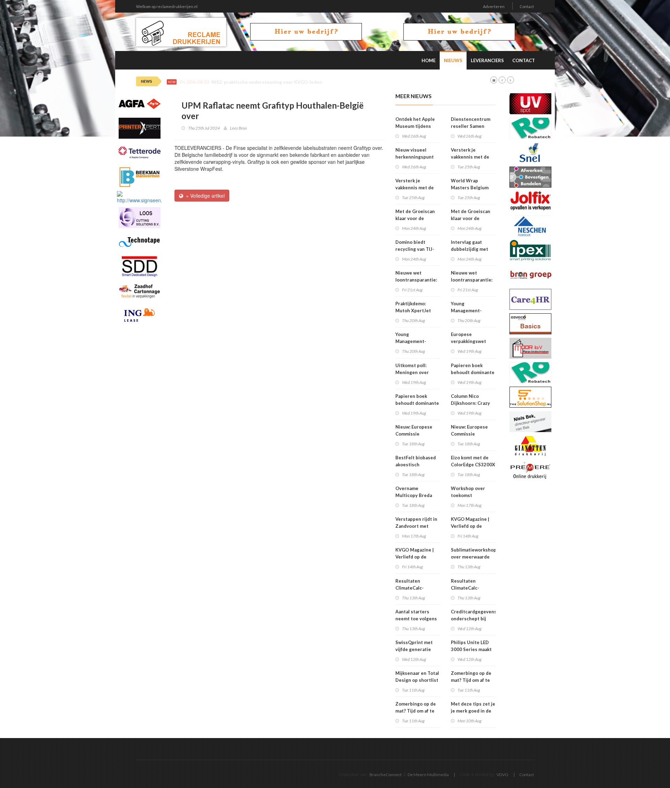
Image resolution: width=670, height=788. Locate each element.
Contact (527, 6)
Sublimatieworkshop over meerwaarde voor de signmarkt (473, 557)
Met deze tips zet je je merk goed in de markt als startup (473, 711)
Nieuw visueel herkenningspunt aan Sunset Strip (414, 157)
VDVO (502, 774)
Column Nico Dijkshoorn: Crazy (470, 399)
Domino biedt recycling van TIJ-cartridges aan (414, 249)
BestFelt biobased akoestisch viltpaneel (415, 464)
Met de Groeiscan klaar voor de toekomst (415, 218)
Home (429, 60)
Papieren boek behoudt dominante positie (417, 403)
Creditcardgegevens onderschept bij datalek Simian (474, 618)
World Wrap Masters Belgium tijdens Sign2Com (470, 187)
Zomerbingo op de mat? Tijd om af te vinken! (415, 711)
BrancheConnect (386, 774)
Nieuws (453, 60)
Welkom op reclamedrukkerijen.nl (167, 6)
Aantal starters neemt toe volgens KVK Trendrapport (416, 618)
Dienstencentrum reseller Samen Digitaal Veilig (470, 126)
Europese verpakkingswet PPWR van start (468, 341)
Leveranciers (487, 60)
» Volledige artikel (204, 195)
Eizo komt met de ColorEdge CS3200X (473, 461)
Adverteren (494, 6)
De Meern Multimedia (428, 774)
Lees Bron (238, 128)
